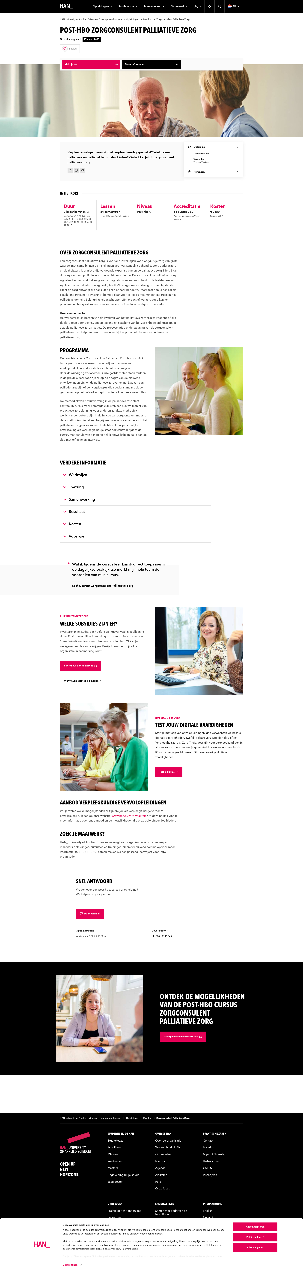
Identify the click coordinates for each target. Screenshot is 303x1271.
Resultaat (77, 511)
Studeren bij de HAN (121, 1133)
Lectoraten (115, 1217)
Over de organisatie (168, 1140)
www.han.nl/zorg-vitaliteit (129, 815)
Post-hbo (147, 19)
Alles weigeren (255, 1247)
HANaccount (211, 1161)
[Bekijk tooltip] (88, 212)
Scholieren (115, 1147)
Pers (158, 1181)
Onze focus (162, 1188)
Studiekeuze (126, 6)
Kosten (75, 524)
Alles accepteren (255, 1226)
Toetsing (76, 487)
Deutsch (208, 1217)
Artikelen (161, 1174)
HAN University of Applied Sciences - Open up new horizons (91, 19)
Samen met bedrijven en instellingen (171, 1212)
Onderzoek (178, 6)
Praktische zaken (214, 1133)
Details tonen (70, 1264)
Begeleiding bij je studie (123, 1174)
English (208, 1210)
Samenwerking (82, 499)
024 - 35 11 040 (163, 936)
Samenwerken (152, 6)
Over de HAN (163, 1133)
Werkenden (115, 1161)
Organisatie (163, 1154)
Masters (113, 1168)
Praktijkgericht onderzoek (124, 1210)
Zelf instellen (253, 1237)
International (212, 1204)
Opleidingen (101, 6)
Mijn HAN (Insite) (214, 1154)
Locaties (208, 1147)
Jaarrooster (115, 1181)
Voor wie (76, 536)
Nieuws (160, 1161)
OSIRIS (207, 1168)
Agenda (160, 1168)
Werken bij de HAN (168, 1147)
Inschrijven (210, 1174)
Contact (208, 1140)
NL (234, 6)
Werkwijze (78, 474)
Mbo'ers (113, 1154)
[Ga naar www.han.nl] (66, 6)
